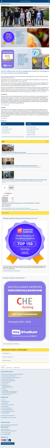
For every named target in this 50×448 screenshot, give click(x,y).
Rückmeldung (5, 406)
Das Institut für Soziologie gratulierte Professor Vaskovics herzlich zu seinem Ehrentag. (22, 181)
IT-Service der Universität (8, 404)
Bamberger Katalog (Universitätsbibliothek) (12, 374)
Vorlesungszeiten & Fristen (8, 411)
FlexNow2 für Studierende (8, 379)
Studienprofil (4, 118)
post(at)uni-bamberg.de (9, 430)
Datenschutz (17, 367)
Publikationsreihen (31, 134)
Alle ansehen (6, 212)
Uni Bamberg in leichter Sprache (8, 417)
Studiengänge (5, 127)
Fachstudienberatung (7, 129)
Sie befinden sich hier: (5, 4)
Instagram (2, 440)
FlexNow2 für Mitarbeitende (8, 380)
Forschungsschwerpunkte (33, 129)
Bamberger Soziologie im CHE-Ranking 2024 (14, 278)
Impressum (9, 367)
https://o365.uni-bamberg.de (9, 393)
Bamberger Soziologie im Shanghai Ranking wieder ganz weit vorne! (20, 218)
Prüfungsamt (5, 403)
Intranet (4, 382)
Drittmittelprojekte (31, 130)
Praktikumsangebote (7, 357)
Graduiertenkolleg (31, 132)
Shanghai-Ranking (22, 266)
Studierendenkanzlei (7, 408)
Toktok (10, 440)
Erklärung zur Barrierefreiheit (8, 415)
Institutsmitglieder (22, 81)
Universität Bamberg (25, 1)
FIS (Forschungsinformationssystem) (10, 377)
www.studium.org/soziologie (18, 89)
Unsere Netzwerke (6, 432)
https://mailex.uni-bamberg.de (9, 391)
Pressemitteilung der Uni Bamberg (11, 270)
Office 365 (4, 384)
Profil (10, 84)
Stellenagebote (6, 353)
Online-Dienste (5, 385)
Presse (3, 400)
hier (39, 79)
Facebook (5, 440)
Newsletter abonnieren (7, 443)
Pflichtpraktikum (6, 130)
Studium (34, 85)
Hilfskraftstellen (6, 360)
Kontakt (3, 367)
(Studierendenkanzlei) (7, 387)
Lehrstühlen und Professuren (13, 97)
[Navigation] (1, 1)
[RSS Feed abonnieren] (47, 142)
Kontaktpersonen (6, 132)
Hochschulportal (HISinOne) (8, 376)
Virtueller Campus (6, 394)
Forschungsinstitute (31, 127)
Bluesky (7, 440)
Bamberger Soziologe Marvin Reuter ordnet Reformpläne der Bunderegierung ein (21, 167)
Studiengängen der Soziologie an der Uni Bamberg (33, 91)
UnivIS (3, 388)
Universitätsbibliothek (7, 409)
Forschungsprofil (5, 105)
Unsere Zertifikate (6, 434)
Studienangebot (6, 413)
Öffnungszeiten (5, 401)
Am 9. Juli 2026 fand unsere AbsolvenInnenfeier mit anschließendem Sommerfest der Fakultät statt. (25, 153)
